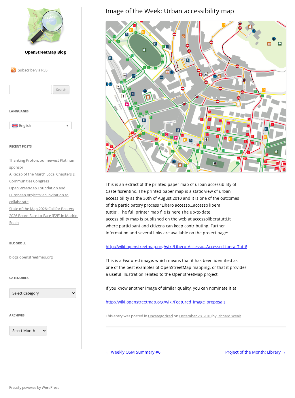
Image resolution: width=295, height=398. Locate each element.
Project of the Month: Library (255, 352)
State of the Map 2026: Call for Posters (41, 208)
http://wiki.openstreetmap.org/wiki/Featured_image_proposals (166, 302)
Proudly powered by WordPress (34, 387)
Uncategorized (160, 315)
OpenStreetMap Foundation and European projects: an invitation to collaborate (39, 194)
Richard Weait (229, 315)
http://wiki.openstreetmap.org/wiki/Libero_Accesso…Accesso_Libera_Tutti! (176, 246)
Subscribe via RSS (33, 70)
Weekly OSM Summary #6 (133, 352)
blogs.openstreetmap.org (31, 257)
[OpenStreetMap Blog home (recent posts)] (45, 45)
